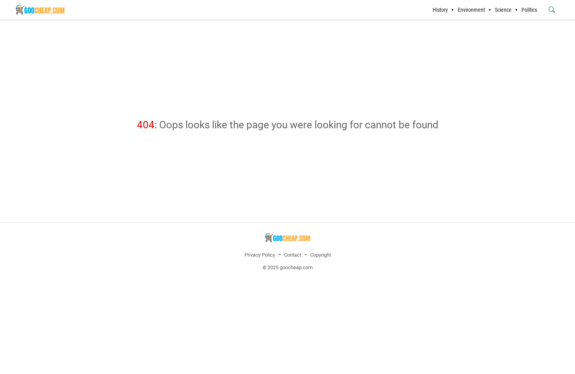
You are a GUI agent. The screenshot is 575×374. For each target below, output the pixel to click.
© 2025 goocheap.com (287, 267)
